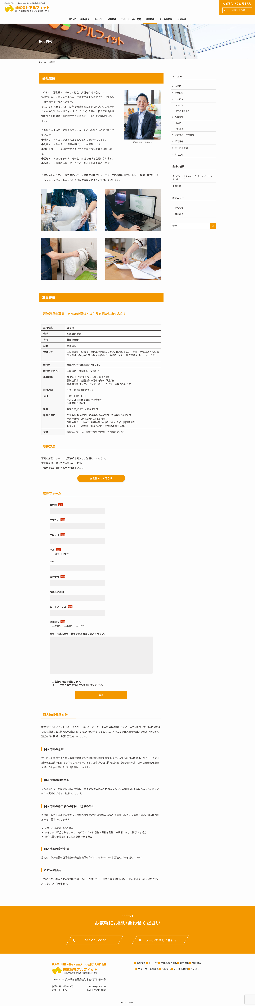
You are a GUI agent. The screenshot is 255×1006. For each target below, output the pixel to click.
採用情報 (179, 141)
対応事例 (180, 128)
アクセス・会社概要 (184, 134)
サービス (179, 99)
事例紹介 (176, 185)
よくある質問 (181, 147)
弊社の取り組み (182, 110)
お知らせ (180, 123)
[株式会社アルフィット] (27, 8)
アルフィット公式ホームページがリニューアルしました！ (193, 178)
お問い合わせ (238, 10)
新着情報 (179, 117)
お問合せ (179, 154)
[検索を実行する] (213, 226)
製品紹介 (179, 92)
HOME (178, 86)
